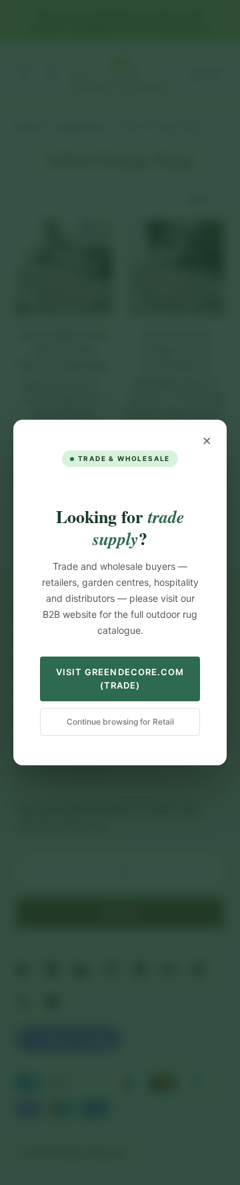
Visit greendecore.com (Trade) (120, 679)
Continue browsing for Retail (120, 722)
